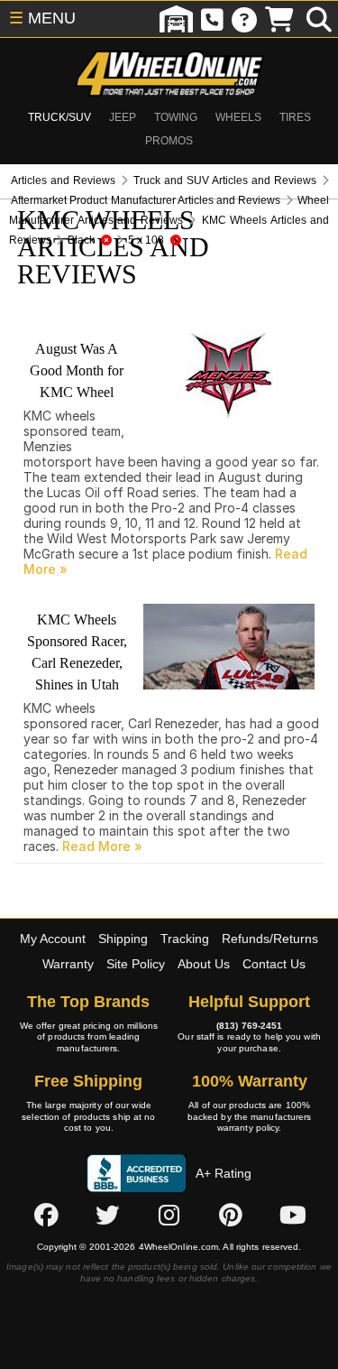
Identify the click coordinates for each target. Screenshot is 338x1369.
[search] (319, 19)
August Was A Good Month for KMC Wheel (76, 370)
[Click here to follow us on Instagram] (169, 1215)
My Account (53, 938)
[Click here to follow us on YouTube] (293, 1215)
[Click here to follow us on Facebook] (46, 1215)
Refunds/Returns (270, 938)
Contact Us (274, 964)
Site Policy (135, 964)
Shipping (123, 938)
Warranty (68, 964)
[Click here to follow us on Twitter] (107, 1215)
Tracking (184, 938)
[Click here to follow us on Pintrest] (231, 1215)
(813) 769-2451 (249, 1026)
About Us (204, 964)
